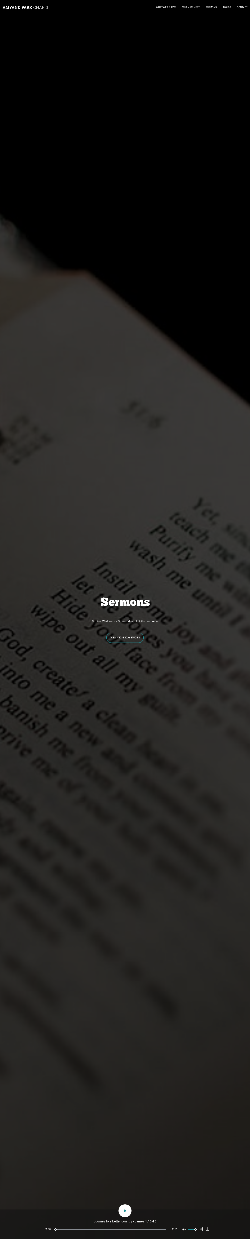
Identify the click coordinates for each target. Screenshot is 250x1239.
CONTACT (242, 7)
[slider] (110, 1229)
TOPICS (227, 7)
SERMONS (211, 7)
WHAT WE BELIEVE (166, 7)
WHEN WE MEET (191, 7)
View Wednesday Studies (125, 637)
